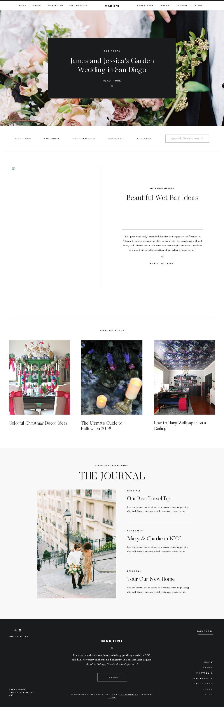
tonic (112, 697)
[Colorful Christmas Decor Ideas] (39, 377)
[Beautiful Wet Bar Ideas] (57, 226)
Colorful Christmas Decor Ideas (38, 423)
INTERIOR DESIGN (162, 188)
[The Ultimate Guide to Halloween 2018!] (111, 377)
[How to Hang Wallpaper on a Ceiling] (184, 377)
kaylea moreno (128, 694)
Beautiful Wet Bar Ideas (162, 198)
